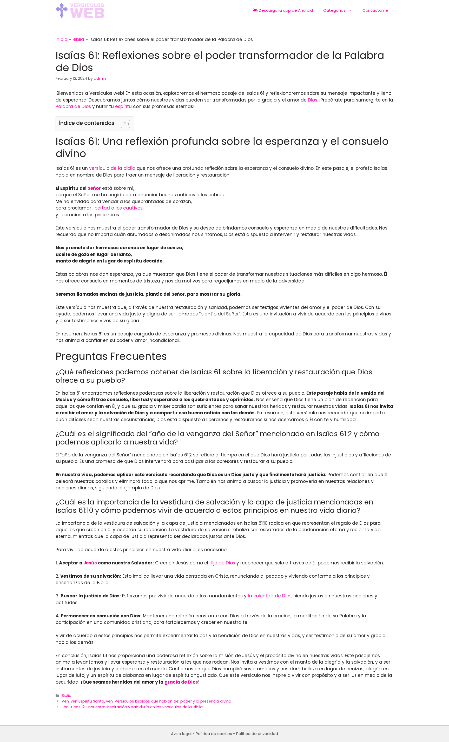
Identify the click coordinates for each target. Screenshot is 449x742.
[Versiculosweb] (80, 10)
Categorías (334, 10)
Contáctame (375, 10)
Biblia (78, 39)
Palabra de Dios (73, 106)
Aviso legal (181, 733)
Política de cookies (214, 733)
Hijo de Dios (222, 563)
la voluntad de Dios (270, 596)
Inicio (61, 39)
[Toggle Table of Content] (123, 123)
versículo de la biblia (112, 168)
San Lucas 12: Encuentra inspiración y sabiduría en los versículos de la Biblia (132, 707)
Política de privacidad (257, 733)
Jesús (90, 563)
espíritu (123, 106)
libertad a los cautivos (118, 208)
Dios (312, 100)
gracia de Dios (181, 682)
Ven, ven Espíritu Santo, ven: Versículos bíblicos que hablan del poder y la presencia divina (146, 701)
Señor (94, 188)
